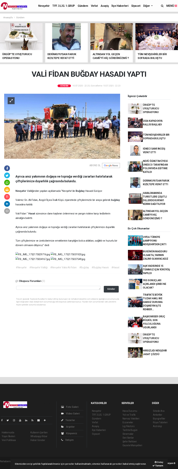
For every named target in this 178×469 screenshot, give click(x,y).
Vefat (94, 5)
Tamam (159, 465)
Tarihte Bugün (130, 430)
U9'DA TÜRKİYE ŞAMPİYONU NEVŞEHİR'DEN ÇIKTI (154, 241)
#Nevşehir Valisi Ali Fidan (63, 267)
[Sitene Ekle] (46, 420)
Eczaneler (128, 422)
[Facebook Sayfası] (3, 420)
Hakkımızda (8, 432)
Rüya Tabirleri (160, 422)
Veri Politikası (9, 440)
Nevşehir (44, 5)
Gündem (83, 5)
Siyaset (135, 5)
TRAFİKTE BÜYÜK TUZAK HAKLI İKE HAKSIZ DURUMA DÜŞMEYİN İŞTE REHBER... (153, 302)
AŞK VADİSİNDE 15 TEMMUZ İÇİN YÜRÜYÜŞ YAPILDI (156, 269)
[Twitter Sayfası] (9, 420)
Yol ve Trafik (129, 414)
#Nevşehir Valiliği (38, 267)
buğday (115, 200)
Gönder (111, 289)
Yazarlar (70, 420)
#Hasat (115, 267)
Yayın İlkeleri (8, 436)
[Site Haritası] (40, 420)
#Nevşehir (21, 267)
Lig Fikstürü (129, 426)
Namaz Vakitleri (131, 418)
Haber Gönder (37, 440)
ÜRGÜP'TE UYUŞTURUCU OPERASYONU (151, 108)
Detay (160, 462)
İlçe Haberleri (119, 5)
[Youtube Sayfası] (21, 420)
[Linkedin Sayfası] (27, 420)
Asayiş (105, 5)
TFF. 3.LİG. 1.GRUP (63, 5)
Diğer (147, 5)
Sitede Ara (158, 411)
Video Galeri (72, 413)
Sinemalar (128, 433)
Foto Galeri (72, 407)
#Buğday (84, 267)
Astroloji (157, 426)
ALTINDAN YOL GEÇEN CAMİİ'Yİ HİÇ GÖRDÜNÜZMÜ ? (155, 215)
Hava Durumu (130, 411)
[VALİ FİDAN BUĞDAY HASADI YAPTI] (62, 126)
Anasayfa (8, 17)
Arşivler (70, 426)
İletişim (69, 440)
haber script (6, 465)
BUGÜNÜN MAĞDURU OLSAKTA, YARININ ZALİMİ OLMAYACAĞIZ (155, 255)
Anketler (157, 414)
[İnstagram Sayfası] (15, 420)
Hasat (32, 213)
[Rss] (33, 420)
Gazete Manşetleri (132, 445)
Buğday (80, 191)
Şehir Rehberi (130, 441)
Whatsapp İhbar (38, 436)
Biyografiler (159, 418)
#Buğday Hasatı (100, 267)
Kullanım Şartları (39, 432)
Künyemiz (71, 433)
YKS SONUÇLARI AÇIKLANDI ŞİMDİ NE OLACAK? (154, 284)
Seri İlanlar (128, 437)
